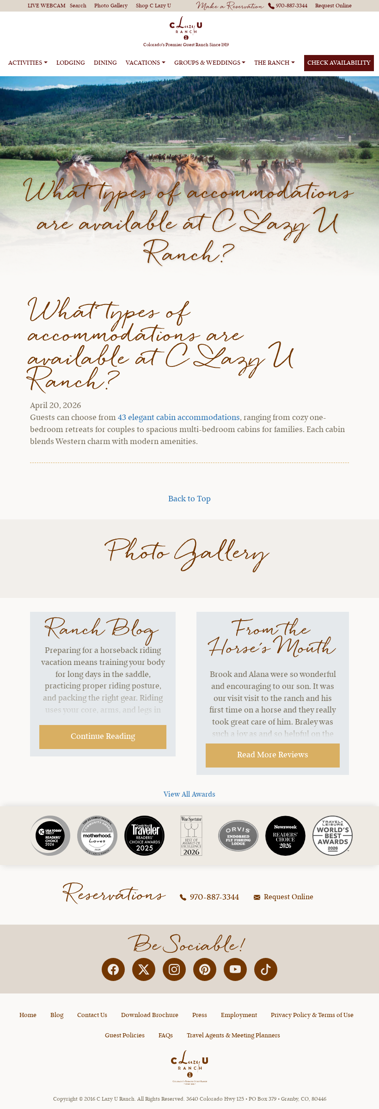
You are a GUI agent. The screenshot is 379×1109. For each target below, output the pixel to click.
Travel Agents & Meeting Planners (233, 1035)
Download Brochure (149, 1015)
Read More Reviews (272, 755)
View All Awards (189, 794)
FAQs (166, 1035)
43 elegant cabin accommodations (179, 418)
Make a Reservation (231, 7)
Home (28, 1015)
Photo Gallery (189, 553)
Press (199, 1015)
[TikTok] (265, 969)
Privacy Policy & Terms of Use (312, 1015)
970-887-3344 (213, 897)
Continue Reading (103, 736)
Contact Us (92, 1015)
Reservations (115, 895)
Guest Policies (125, 1035)
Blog (56, 1015)
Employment (239, 1015)
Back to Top (189, 499)
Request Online (287, 897)
